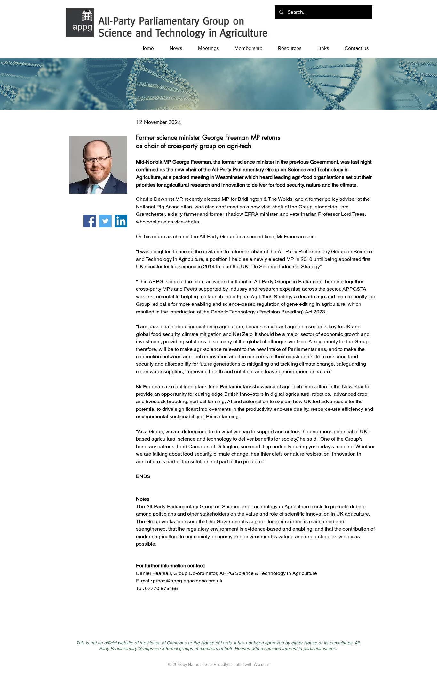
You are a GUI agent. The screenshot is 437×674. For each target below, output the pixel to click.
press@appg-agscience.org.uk (187, 581)
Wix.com (261, 665)
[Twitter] (105, 221)
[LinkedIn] (121, 221)
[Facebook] (89, 221)
